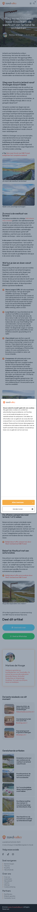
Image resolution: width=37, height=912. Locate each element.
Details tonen (18, 509)
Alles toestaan (18, 502)
